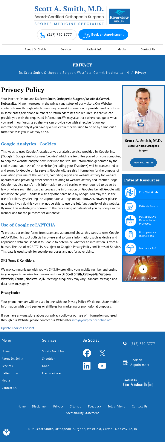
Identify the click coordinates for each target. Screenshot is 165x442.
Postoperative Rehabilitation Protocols (148, 220)
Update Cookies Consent (17, 328)
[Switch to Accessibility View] (6, 432)
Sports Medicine (53, 351)
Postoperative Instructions (147, 234)
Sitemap (75, 406)
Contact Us (148, 49)
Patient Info (94, 49)
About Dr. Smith (35, 49)
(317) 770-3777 (59, 35)
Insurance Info (148, 248)
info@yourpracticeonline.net (92, 320)
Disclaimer (39, 406)
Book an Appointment (107, 34)
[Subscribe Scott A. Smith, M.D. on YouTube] (102, 366)
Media (122, 49)
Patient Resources (142, 180)
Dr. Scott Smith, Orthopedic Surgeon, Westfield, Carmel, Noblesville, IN (74, 73)
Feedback (94, 406)
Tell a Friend (116, 406)
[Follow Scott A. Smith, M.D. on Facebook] (86, 353)
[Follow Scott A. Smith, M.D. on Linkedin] (86, 366)
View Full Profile (143, 162)
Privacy (58, 406)
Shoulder (48, 359)
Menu (6, 340)
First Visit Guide (149, 192)
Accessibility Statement (82, 413)
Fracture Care (51, 373)
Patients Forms (148, 206)
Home (6, 351)
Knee (45, 366)
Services (66, 49)
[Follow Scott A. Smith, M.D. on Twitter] (102, 353)
